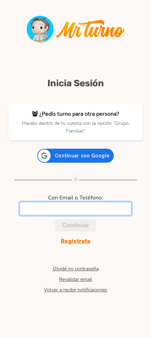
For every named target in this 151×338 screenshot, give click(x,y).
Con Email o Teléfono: (75, 198)
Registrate (76, 241)
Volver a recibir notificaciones (75, 290)
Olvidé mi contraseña (76, 268)
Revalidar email (75, 279)
